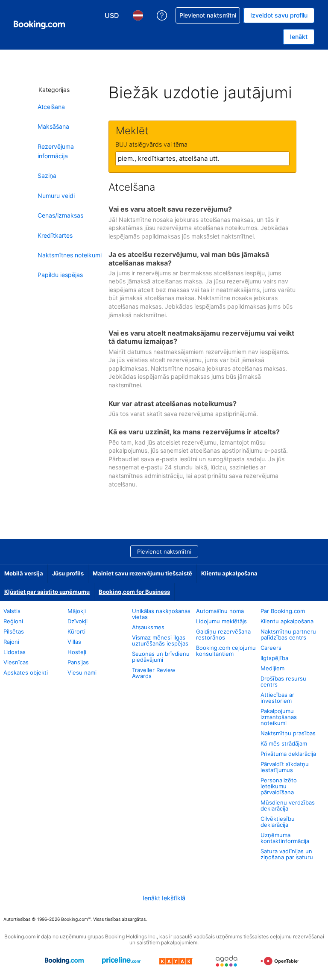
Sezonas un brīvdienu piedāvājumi (161, 656)
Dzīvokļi (77, 621)
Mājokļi (76, 610)
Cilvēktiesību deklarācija (278, 821)
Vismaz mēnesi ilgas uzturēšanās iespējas (160, 640)
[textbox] (202, 158)
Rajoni (11, 641)
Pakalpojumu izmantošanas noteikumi (279, 717)
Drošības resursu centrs (283, 681)
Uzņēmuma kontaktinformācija (285, 837)
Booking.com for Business (134, 591)
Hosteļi (76, 652)
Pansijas (78, 662)
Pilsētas (13, 631)
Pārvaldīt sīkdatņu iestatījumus (285, 767)
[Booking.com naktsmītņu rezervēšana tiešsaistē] (39, 25)
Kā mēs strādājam (284, 743)
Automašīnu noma (220, 610)
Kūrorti (76, 631)
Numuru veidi (56, 195)
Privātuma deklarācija (288, 753)
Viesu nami (82, 672)
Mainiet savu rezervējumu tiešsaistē (142, 573)
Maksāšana (53, 126)
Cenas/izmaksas (60, 215)
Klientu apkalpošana (229, 573)
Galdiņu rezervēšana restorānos (223, 634)
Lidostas (14, 652)
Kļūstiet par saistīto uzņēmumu (47, 591)
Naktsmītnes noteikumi (70, 255)
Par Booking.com (283, 610)
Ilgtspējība (274, 658)
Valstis (11, 610)
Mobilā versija (23, 573)
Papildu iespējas (60, 274)
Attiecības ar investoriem (277, 697)
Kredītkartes (55, 235)
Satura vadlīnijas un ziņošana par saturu (287, 854)
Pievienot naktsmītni (164, 551)
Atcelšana (51, 106)
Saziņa (47, 175)
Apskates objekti (25, 672)
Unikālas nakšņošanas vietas (161, 613)
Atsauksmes (148, 627)
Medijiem (272, 668)
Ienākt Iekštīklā (164, 898)
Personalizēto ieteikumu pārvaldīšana (279, 786)
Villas (74, 641)
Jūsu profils (68, 573)
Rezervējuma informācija (56, 151)
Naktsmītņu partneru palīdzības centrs (288, 634)
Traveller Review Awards (154, 672)
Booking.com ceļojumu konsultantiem (226, 650)
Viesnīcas (16, 662)
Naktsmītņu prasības (288, 733)
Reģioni (13, 621)
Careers (271, 647)
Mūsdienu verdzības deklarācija (288, 805)
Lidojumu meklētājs (221, 621)
